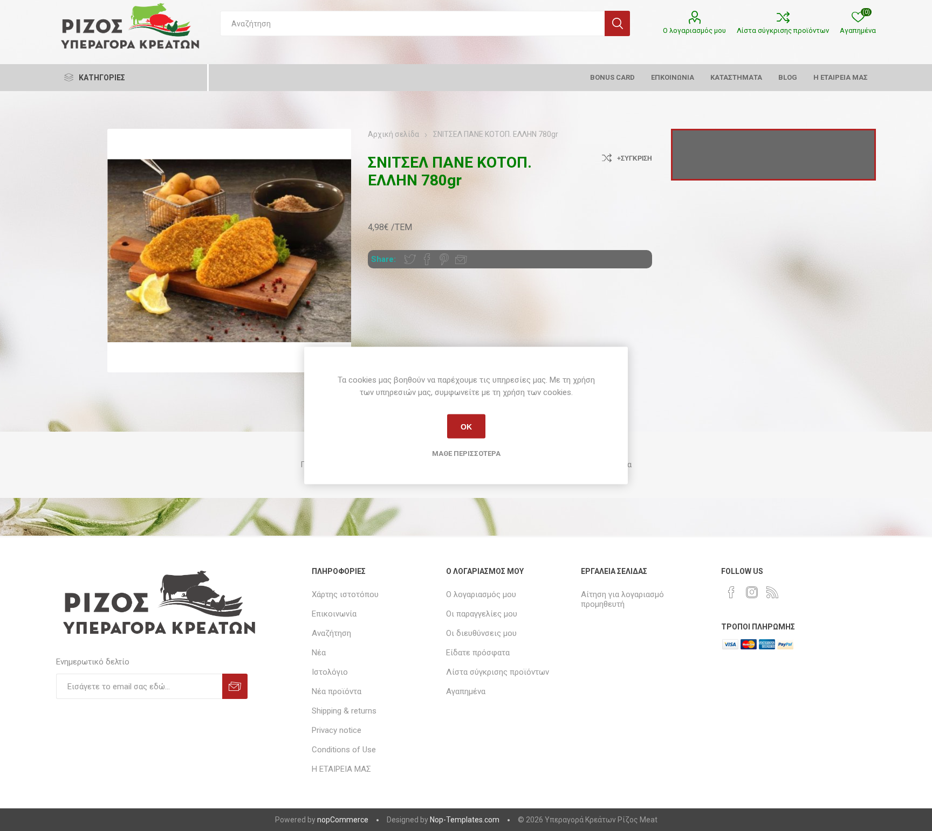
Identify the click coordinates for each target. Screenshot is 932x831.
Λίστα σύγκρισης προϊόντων (783, 30)
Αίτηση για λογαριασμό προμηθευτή (622, 599)
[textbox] (412, 23)
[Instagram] (751, 592)
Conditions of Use (344, 749)
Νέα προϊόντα (336, 691)
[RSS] (772, 592)
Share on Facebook (427, 259)
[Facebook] (731, 592)
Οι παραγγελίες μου (481, 614)
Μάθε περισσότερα (466, 453)
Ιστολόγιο (330, 672)
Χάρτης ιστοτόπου (345, 594)
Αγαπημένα (465, 691)
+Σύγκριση (634, 158)
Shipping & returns (344, 711)
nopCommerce (342, 819)
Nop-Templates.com (464, 819)
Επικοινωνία (334, 614)
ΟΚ (466, 426)
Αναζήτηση (617, 23)
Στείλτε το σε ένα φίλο (461, 259)
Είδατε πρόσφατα (478, 652)
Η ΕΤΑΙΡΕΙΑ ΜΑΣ (341, 769)
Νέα (319, 652)
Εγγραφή (235, 686)
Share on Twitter (410, 259)
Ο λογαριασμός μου (694, 30)
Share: (383, 259)
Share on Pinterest (444, 259)
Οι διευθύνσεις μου (481, 633)
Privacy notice (336, 730)
